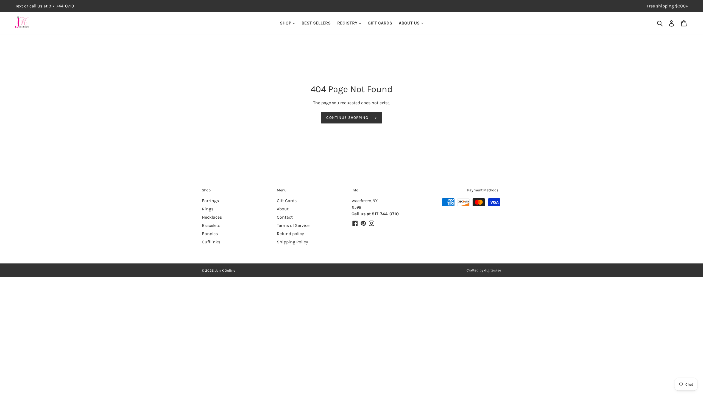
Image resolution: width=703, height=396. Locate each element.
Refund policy (290, 233)
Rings (207, 208)
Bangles (210, 233)
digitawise (492, 270)
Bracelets (211, 225)
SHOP (286, 23)
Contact (285, 217)
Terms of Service (293, 225)
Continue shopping (347, 117)
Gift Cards (287, 200)
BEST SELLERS (316, 23)
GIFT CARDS (380, 23)
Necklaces (212, 217)
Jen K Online (225, 270)
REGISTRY (347, 23)
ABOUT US (410, 23)
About (283, 208)
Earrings (210, 200)
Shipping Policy (292, 241)
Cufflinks (211, 241)
